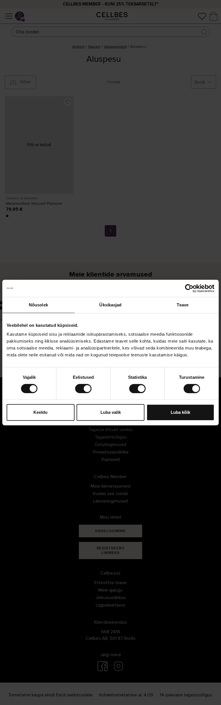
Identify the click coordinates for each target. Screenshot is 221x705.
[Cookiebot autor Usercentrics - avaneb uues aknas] (189, 288)
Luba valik (110, 412)
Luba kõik (180, 412)
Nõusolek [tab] (38, 304)
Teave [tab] (182, 304)
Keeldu (40, 412)
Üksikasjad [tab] (110, 304)
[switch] (83, 388)
